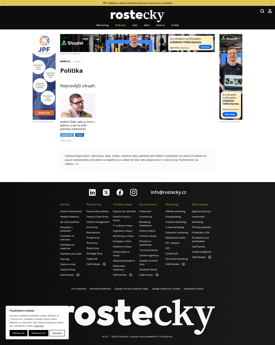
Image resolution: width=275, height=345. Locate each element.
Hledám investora (69, 216)
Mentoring (102, 25)
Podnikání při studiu (71, 253)
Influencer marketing (177, 232)
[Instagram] (133, 192)
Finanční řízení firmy (97, 216)
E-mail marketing (175, 227)
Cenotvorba (145, 216)
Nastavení (57, 333)
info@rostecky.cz (168, 192)
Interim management (98, 222)
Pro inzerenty (78, 288)
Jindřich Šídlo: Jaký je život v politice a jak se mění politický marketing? (77, 125)
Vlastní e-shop (68, 264)
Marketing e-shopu (123, 236)
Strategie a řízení (122, 241)
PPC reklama (172, 243)
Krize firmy (92, 227)
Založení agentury (149, 255)
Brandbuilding (173, 216)
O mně (175, 25)
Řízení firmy (93, 248)
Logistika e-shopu (122, 230)
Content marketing (176, 222)
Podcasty (120, 25)
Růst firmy (92, 243)
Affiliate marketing (175, 211)
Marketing (197, 222)
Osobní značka (147, 230)
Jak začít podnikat (69, 222)
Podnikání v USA (200, 232)
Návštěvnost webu (176, 237)
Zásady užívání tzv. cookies (166, 288)
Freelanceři (145, 211)
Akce (147, 25)
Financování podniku (98, 211)
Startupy (64, 259)
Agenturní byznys (201, 211)
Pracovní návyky (148, 236)
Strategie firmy (94, 253)
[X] (106, 192)
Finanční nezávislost (71, 211)
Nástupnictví (93, 232)
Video (79, 135)
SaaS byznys (198, 246)
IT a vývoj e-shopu (123, 225)
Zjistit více (39, 326)
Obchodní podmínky (100, 288)
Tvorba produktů (148, 250)
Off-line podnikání (201, 227)
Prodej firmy (93, 237)
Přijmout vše (18, 333)
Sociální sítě (172, 253)
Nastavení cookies (194, 288)
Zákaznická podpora (124, 260)
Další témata (67, 274)
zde (76, 163)
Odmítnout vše (39, 333)
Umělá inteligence (201, 251)
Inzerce (160, 25)
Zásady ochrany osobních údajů (131, 288)
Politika (77, 61)
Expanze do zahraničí (124, 211)
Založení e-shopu (122, 246)
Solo (134, 25)
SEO (168, 248)
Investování (198, 216)
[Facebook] (119, 192)
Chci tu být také (46, 121)
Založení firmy (67, 269)
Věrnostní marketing (177, 258)
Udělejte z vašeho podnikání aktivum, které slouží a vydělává (140, 2)
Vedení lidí (92, 258)
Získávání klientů (148, 269)
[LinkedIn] (92, 192)
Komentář (67, 135)
